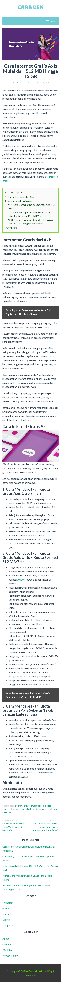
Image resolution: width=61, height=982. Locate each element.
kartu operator (29, 806)
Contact (6, 944)
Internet (6, 913)
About (5, 938)
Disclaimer (8, 949)
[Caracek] (30, 6)
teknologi (41, 806)
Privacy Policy (10, 955)
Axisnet (21, 579)
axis (16, 809)
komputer (7, 925)
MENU (53, 21)
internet (18, 806)
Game (5, 908)
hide (20, 192)
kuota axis (46, 809)
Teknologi (7, 902)
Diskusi (6, 919)
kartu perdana (33, 809)
